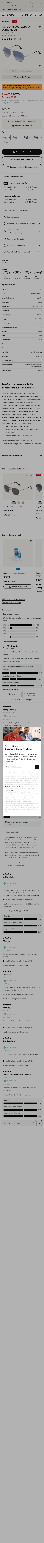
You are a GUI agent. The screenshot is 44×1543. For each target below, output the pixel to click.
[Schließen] (37, 731)
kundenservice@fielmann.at (13, 786)
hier (12, 790)
